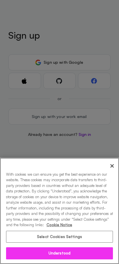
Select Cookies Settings (59, 236)
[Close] (112, 166)
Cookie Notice (59, 224)
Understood (59, 253)
